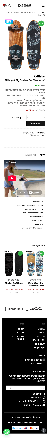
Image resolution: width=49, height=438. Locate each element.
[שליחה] (10, 388)
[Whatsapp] (6, 432)
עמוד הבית (41, 12)
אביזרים (41, 336)
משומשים (40, 343)
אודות (21, 328)
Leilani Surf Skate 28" (13, 284)
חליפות (41, 332)
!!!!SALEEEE (38, 340)
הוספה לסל (35, 123)
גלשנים (41, 328)
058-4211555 (36, 363)
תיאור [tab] (42, 155)
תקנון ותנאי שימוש (18, 337)
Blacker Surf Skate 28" (35, 284)
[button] (14, 292)
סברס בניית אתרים (18, 422)
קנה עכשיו (17, 117)
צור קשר (19, 332)
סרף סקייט (32, 12)
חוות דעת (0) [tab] (31, 155)
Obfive (33, 135)
